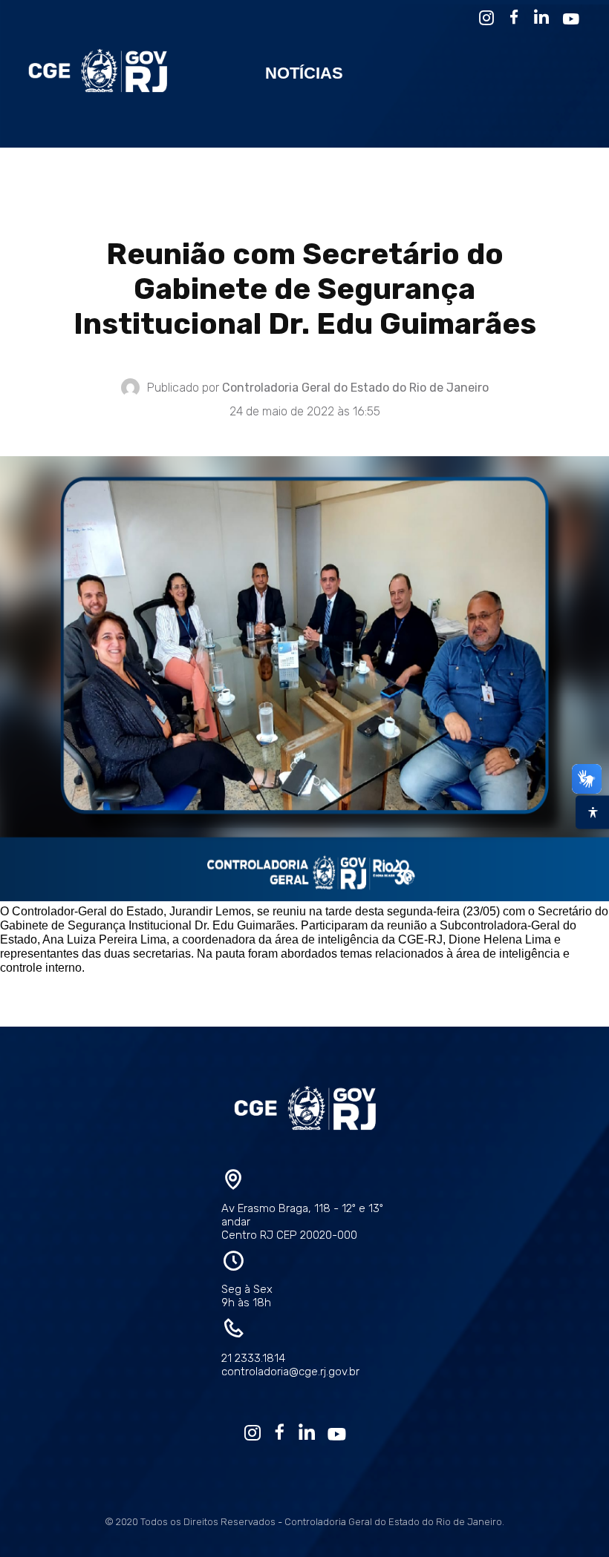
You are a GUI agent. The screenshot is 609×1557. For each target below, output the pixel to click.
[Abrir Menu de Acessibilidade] (592, 812)
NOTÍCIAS (304, 73)
